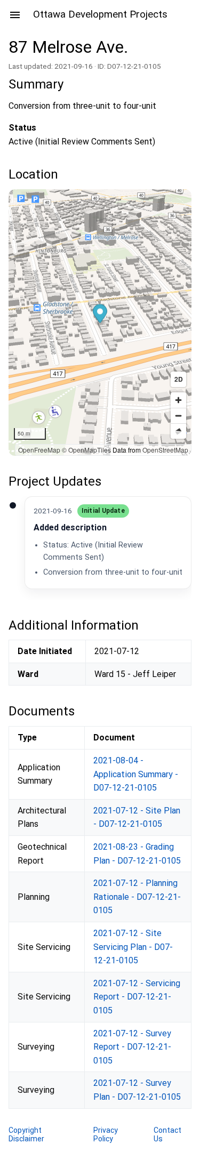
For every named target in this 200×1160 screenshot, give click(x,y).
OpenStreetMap (165, 449)
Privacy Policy (105, 1134)
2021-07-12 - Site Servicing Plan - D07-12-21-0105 (133, 946)
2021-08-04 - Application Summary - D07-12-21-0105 (135, 774)
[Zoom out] (178, 415)
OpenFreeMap (39, 449)
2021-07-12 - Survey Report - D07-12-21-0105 (132, 1047)
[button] (100, 315)
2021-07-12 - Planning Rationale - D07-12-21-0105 (137, 896)
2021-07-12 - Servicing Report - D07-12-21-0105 (136, 997)
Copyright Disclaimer (26, 1134)
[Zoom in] (178, 400)
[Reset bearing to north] (178, 431)
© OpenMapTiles (86, 449)
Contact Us (167, 1134)
